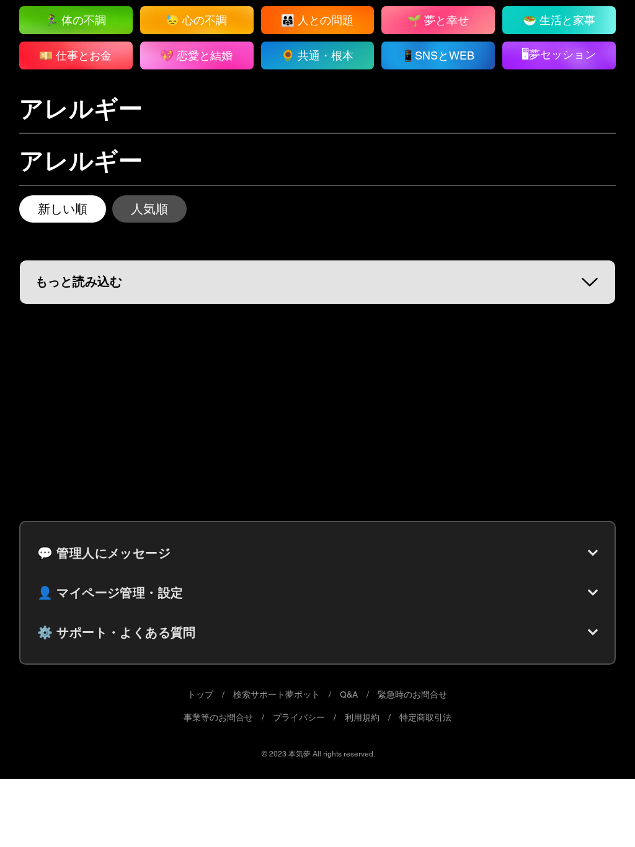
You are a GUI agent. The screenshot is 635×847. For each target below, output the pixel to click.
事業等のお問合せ (218, 717)
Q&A (349, 694)
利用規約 (362, 717)
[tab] (62, 209)
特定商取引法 (425, 717)
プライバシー (299, 717)
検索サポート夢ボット (276, 694)
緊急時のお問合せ (412, 694)
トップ (200, 694)
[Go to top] (600, 819)
